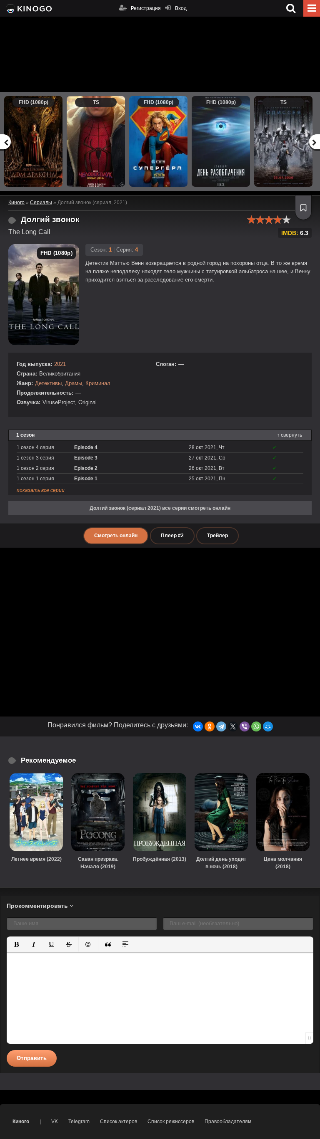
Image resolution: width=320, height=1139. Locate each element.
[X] (233, 726)
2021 (60, 364)
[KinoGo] (28, 8)
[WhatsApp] (256, 726)
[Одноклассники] (210, 726)
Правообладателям (228, 1121)
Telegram (79, 1121)
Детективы (48, 383)
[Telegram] (221, 726)
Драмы (73, 383)
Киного (20, 1121)
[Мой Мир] (268, 726)
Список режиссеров (171, 1121)
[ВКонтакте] (198, 726)
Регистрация (146, 8)
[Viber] (245, 726)
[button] (16, 944)
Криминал (97, 383)
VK (54, 1121)
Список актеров (118, 1121)
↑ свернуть (289, 435)
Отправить (32, 1058)
